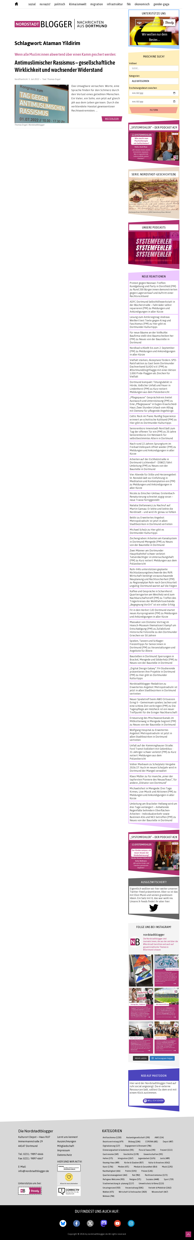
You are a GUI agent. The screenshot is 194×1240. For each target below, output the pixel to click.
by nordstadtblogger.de (96, 1234)
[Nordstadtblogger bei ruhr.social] (103, 1223)
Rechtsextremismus (156, 1175)
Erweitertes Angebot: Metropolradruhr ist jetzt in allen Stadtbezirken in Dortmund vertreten (151, 521)
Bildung (134, 1141)
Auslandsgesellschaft (138, 1137)
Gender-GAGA (161, 4)
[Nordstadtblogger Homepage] (16, 4)
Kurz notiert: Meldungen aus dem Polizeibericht (149, 390)
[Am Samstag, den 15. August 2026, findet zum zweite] (141, 1037)
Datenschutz (64, 1154)
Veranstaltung (134, 1187)
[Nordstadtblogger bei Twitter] (90, 1223)
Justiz (165, 1158)
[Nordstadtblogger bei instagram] (131, 1223)
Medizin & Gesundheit (145, 1166)
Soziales (152, 1179)
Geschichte (131, 1154)
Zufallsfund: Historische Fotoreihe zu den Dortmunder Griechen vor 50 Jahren (153, 632)
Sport (169, 1179)
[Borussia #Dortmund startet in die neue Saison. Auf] (167, 1004)
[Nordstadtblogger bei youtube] (117, 1223)
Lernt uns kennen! (67, 1136)
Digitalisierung (111, 1146)
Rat (136, 1175)
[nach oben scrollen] (188, 1234)
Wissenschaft (160, 1192)
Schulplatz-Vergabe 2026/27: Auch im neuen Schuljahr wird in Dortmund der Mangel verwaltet (153, 767)
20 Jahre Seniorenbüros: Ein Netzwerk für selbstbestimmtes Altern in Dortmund (153, 435)
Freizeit (166, 1150)
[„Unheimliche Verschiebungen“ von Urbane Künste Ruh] (141, 971)
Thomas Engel (53, 79)
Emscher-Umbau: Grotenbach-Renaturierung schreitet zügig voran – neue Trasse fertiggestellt (152, 496)
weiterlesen (112, 118)
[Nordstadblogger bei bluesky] (63, 1223)
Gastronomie (111, 1154)
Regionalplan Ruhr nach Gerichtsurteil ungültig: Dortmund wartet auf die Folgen (153, 584)
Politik (131, 1171)
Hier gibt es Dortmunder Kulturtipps (148, 325)
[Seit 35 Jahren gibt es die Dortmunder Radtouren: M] (167, 971)
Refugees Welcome (114, 1179)
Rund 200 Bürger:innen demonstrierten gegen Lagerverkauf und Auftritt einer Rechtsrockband (153, 293)
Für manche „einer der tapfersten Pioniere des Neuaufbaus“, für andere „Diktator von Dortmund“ (153, 779)
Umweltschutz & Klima (151, 1183)
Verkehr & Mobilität (159, 1187)
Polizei (147, 1171)
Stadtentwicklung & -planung (118, 1183)
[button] (154, 31)
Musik (167, 1166)
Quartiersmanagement (115, 1175)
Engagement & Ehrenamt (138, 1146)
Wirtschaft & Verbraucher (133, 1192)
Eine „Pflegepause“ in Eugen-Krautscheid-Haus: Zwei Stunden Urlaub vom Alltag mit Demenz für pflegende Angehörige (153, 407)
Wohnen (108, 1196)
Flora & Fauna (147, 1150)
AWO (159, 1137)
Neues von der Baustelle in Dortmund (149, 467)
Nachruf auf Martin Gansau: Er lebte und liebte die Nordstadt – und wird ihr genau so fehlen (153, 508)
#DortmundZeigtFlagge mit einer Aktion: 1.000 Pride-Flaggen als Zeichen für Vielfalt (153, 373)
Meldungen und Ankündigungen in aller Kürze (150, 310)
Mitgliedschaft (65, 1145)
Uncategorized (111, 1187)
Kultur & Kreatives (159, 1162)
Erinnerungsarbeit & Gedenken (118, 1150)
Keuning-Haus (111, 1162)
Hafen (108, 1158)
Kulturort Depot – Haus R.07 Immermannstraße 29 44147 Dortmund (34, 1141)
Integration (125, 1158)
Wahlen (108, 1192)
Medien (123, 1166)
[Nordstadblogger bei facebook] (76, 1223)
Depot (168, 1141)
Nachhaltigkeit (111, 1171)
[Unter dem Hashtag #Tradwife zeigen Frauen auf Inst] (141, 1004)
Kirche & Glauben (134, 1162)
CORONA (151, 1141)
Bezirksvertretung (113, 1141)
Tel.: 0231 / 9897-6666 (30, 1154)
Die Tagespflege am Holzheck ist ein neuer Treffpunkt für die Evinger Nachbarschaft (153, 709)
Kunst (108, 1166)
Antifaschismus (112, 1137)
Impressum (63, 1150)
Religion (135, 1179)
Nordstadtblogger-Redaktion (146, 683)
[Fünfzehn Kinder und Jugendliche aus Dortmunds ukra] (167, 1037)
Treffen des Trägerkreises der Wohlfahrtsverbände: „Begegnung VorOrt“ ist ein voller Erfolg (153, 601)
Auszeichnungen (66, 1141)
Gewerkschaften (153, 1154)
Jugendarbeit (146, 1158)
